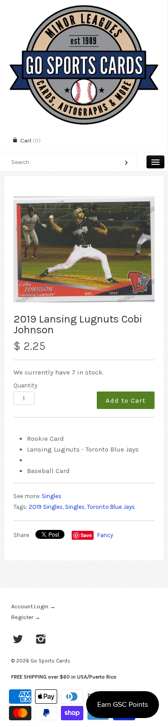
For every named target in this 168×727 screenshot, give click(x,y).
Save (86, 535)
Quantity (25, 385)
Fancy (105, 535)
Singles (51, 496)
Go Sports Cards (50, 661)
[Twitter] (18, 640)
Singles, (75, 506)
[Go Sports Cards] (84, 8)
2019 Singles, (46, 506)
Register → (25, 617)
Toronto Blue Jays (111, 506)
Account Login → (33, 606)
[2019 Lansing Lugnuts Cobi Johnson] (84, 249)
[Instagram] (41, 640)
